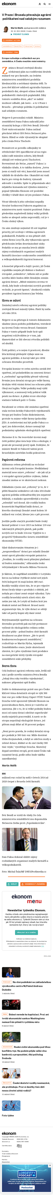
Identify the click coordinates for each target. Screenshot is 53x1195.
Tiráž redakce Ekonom (10, 1154)
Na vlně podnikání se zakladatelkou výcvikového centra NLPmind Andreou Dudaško (26, 986)
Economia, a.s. (24, 1137)
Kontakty (5, 1151)
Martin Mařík (17, 28)
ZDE (42, 946)
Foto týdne (8, 1115)
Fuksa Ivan (28, 46)
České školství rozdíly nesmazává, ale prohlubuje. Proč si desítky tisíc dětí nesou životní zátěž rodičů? (26, 1087)
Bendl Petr (18, 46)
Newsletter (6, 1162)
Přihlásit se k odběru (26, 932)
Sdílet (14, 884)
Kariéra (4, 1159)
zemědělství (7, 46)
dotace (37, 46)
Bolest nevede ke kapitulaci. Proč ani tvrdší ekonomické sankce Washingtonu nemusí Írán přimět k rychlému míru (25, 1018)
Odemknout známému (35, 884)
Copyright (5, 1137)
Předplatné (6, 1156)
